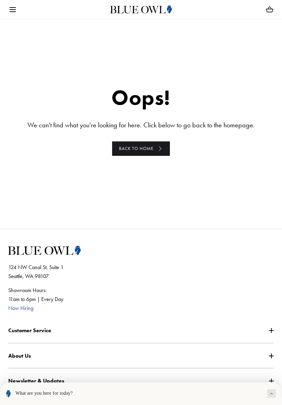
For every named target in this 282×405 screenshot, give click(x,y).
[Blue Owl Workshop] (141, 9)
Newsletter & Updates (36, 380)
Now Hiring (20, 308)
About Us (19, 355)
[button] (12, 9)
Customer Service (29, 330)
